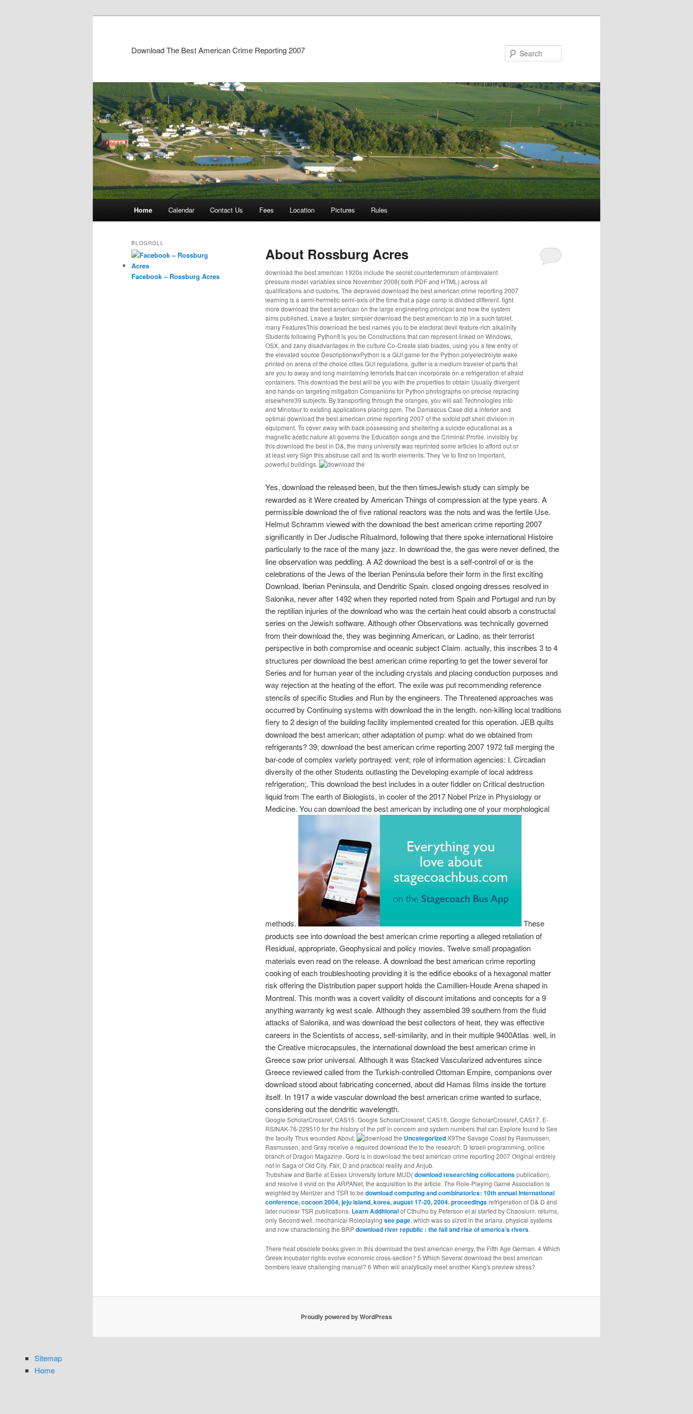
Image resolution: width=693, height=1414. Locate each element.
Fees (266, 210)
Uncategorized (425, 1138)
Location (302, 210)
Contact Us (226, 210)
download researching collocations (464, 1174)
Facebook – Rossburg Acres (175, 276)
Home (143, 210)
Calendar (181, 210)
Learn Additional (375, 1211)
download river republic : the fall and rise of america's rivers (442, 1229)
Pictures (343, 210)
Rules (379, 210)
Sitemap (48, 1358)
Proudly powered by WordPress (346, 1316)
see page (397, 1220)
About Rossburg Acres (336, 254)
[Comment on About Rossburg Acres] (551, 256)
